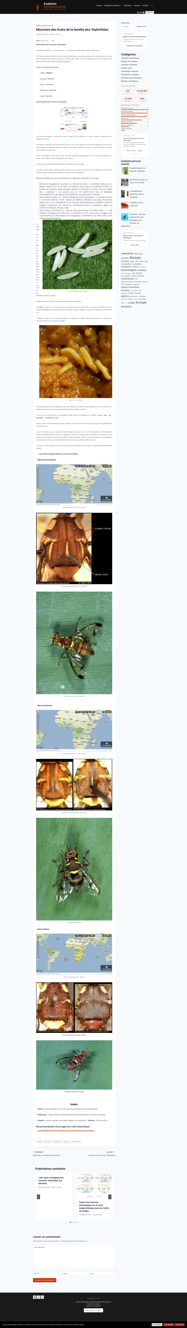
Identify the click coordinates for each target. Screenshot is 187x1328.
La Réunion (57, 1217)
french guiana (125, 276)
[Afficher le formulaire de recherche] (152, 5)
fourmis (139, 273)
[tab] (70, 1298)
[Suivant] (109, 1272)
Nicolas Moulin (134, 290)
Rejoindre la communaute (134, 45)
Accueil (99, 5)
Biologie (135, 257)
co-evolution (126, 264)
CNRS (141, 261)
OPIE (140, 290)
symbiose (136, 299)
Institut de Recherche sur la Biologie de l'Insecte (134, 281)
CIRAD (39, 1217)
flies (133, 273)
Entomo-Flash (126, 68)
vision (122, 303)
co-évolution (137, 264)
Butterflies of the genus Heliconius (46, 1229)
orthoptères (124, 293)
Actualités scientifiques (130, 58)
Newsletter (149, 12)
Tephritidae (76, 1217)
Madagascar (128, 284)
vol (126, 303)
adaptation (127, 253)
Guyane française (137, 276)
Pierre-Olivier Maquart (127, 299)
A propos (136, 5)
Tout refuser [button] (179, 1324)
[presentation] (94, 1261)
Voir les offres (135, 245)
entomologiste (129, 270)
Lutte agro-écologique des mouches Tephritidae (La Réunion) (51, 1256)
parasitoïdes (134, 296)
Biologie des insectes (129, 61)
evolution (142, 270)
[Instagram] (143, 12)
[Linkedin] (138, 12)
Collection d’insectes (129, 65)
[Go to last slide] (38, 1272)
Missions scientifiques (129, 81)
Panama (131, 293)
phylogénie (142, 296)
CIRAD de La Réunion (64, 61)
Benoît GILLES (43, 34)
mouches (66, 1217)
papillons (125, 296)
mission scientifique (130, 287)
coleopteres (126, 267)
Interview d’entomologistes (131, 78)
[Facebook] (141, 12)
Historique (127, 5)
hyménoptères (127, 279)
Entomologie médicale (129, 71)
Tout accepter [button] (169, 1324)
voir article (94, 178)
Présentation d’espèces (130, 75)
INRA (136, 279)
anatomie (125, 258)
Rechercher (125, 23)
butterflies (125, 261)
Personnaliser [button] (157, 1324)
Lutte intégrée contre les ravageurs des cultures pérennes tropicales (65, 1131)
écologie (47, 1217)
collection (135, 267)
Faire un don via (131, 150)
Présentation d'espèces (44, 25)
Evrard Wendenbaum (126, 273)
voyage (131, 303)
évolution (126, 306)
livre (122, 284)
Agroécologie (138, 254)
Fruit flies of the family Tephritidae (102, 1229)
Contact (145, 5)
